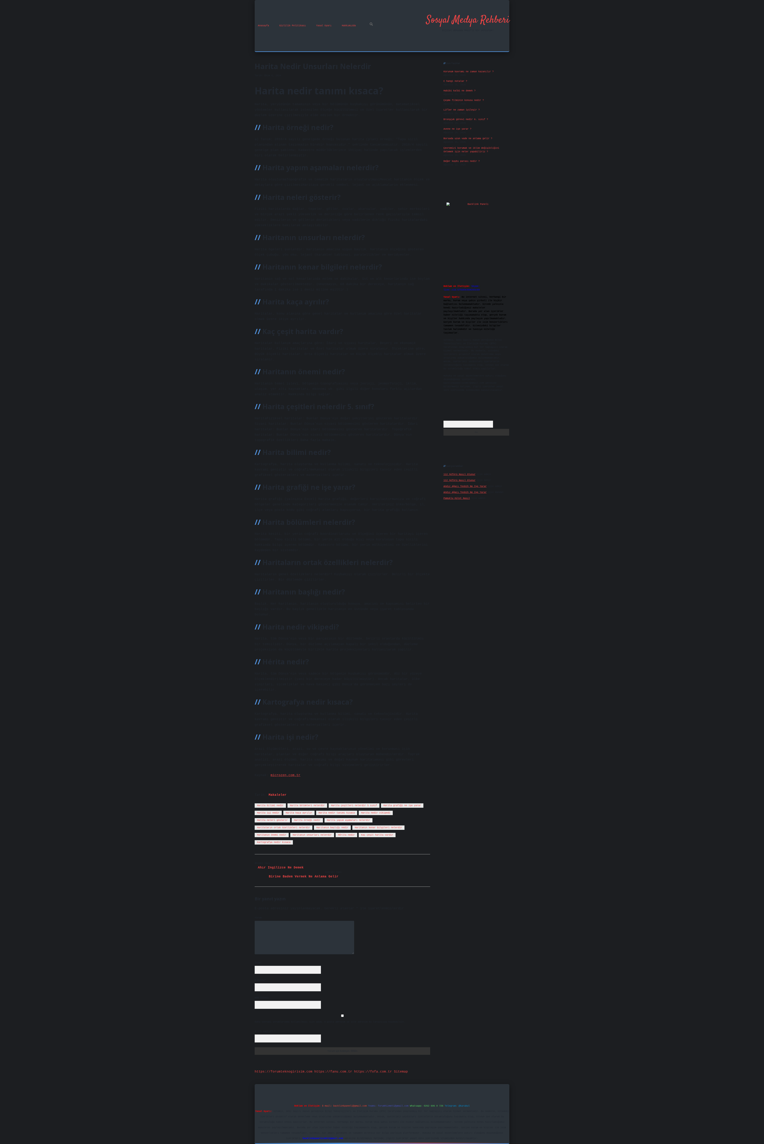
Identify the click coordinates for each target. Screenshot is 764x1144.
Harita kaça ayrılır (299, 813)
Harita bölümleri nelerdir (307, 805)
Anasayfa (263, 25)
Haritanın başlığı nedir (332, 827)
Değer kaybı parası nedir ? (461, 161)
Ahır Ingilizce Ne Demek (281, 867)
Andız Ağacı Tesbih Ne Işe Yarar (465, 486)
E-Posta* (260, 980)
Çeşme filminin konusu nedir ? (463, 100)
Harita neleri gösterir (272, 820)
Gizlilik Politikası (292, 25)
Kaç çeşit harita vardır (377, 835)
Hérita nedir (346, 835)
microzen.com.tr (285, 775)
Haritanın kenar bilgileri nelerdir (378, 827)
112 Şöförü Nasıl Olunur (459, 474)
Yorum (258, 917)
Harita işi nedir (268, 813)
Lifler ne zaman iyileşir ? (461, 110)
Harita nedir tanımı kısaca (337, 813)
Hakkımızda (349, 25)
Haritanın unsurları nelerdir (312, 835)
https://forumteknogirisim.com (283, 1072)
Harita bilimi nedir (270, 805)
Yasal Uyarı (323, 25)
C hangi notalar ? (455, 81)
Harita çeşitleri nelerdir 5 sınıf (354, 805)
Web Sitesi (262, 997)
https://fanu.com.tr (333, 1072)
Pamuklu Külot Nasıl (456, 498)
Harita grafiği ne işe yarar (402, 805)
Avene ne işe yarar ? (457, 129)
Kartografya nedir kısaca (273, 842)
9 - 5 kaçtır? (265, 1031)
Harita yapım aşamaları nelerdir (348, 820)
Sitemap (401, 1072)
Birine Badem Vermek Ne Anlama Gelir (303, 876)
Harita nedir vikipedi (375, 813)
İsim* (258, 962)
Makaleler (277, 795)
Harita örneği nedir (307, 820)
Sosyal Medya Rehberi (467, 20)
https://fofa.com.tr (373, 1072)
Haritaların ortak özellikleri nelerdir (283, 827)
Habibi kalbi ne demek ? (459, 90)
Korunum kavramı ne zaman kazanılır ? (468, 71)
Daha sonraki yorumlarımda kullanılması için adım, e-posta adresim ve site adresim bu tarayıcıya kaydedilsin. (330, 1022)
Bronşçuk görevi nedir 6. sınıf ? (465, 119)
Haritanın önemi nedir (271, 835)
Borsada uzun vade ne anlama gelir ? (467, 138)
